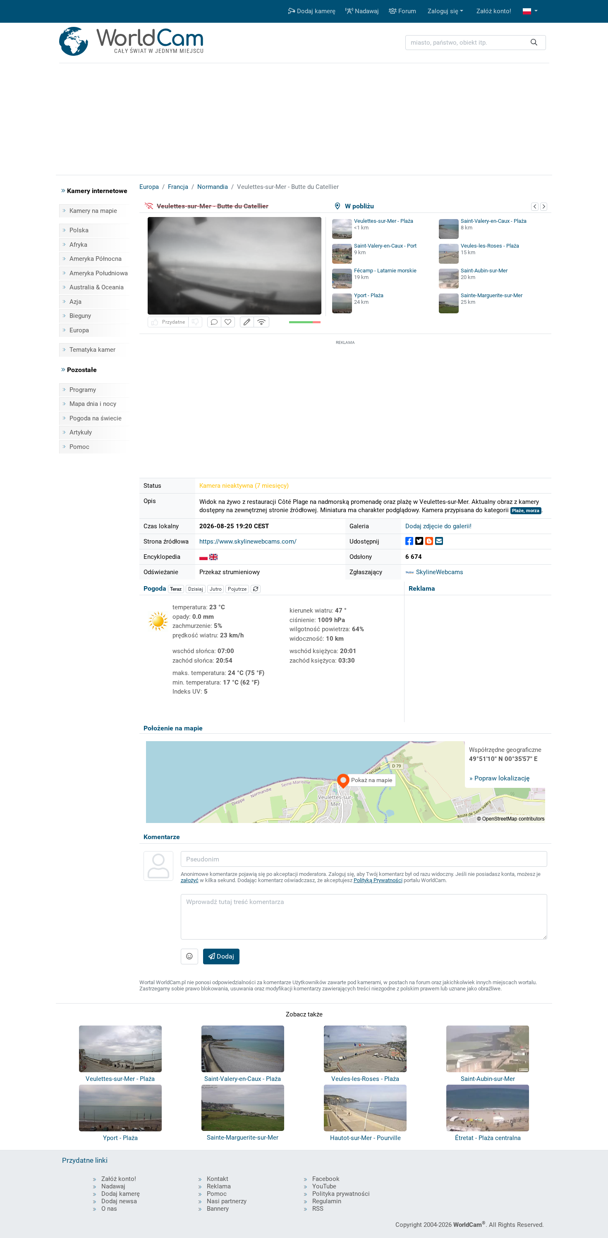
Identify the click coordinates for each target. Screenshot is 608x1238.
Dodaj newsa (119, 1201)
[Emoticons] (189, 956)
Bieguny (80, 316)
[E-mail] (439, 541)
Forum (406, 11)
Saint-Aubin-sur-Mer (484, 270)
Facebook (326, 1179)
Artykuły (80, 432)
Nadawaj (366, 11)
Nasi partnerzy (227, 1201)
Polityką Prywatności (378, 880)
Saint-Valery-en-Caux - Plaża (494, 221)
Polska (79, 230)
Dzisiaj (195, 589)
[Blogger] (429, 541)
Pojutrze (237, 589)
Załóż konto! (493, 11)
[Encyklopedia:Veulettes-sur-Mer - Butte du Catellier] (203, 557)
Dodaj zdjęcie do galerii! (438, 526)
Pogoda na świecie (95, 418)
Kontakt (217, 1179)
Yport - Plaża (368, 295)
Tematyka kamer (92, 349)
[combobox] (475, 42)
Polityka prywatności (341, 1193)
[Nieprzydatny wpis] (195, 322)
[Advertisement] (345, 405)
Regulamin (326, 1201)
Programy (82, 390)
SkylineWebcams (438, 572)
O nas (109, 1208)
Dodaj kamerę (315, 11)
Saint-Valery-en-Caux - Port (385, 246)
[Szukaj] (534, 42)
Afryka (78, 244)
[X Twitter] (419, 541)
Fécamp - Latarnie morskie (385, 270)
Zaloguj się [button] (443, 11)
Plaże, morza (525, 510)
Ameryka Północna (95, 258)
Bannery (218, 1208)
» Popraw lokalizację (499, 778)
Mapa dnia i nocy (92, 404)
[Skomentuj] (214, 322)
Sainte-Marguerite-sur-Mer (491, 295)
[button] (530, 11)
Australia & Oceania (96, 287)
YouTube (324, 1186)
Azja (75, 301)
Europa (79, 330)
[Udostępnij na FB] (409, 541)
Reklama (219, 1186)
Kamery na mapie (93, 211)
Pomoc (79, 447)
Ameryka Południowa (98, 273)
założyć (190, 880)
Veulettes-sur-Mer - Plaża (383, 221)
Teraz (176, 589)
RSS (317, 1208)
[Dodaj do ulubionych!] (228, 322)
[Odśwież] (256, 589)
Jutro (216, 589)
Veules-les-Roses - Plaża (490, 246)
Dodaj (224, 956)
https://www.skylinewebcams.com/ (248, 541)
